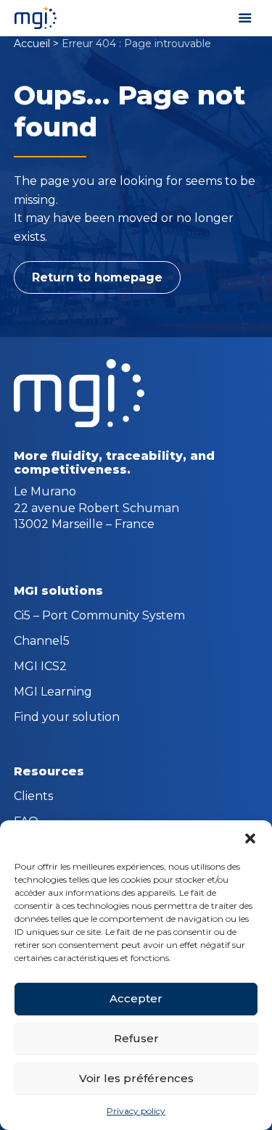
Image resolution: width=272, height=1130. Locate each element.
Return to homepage (97, 277)
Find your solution (67, 718)
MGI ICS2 (40, 667)
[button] (250, 838)
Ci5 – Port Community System (99, 616)
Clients (33, 797)
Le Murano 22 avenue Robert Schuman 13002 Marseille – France (96, 507)
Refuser (136, 1038)
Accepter (136, 998)
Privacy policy (136, 1110)
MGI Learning (53, 692)
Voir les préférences (136, 1078)
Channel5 (42, 642)
